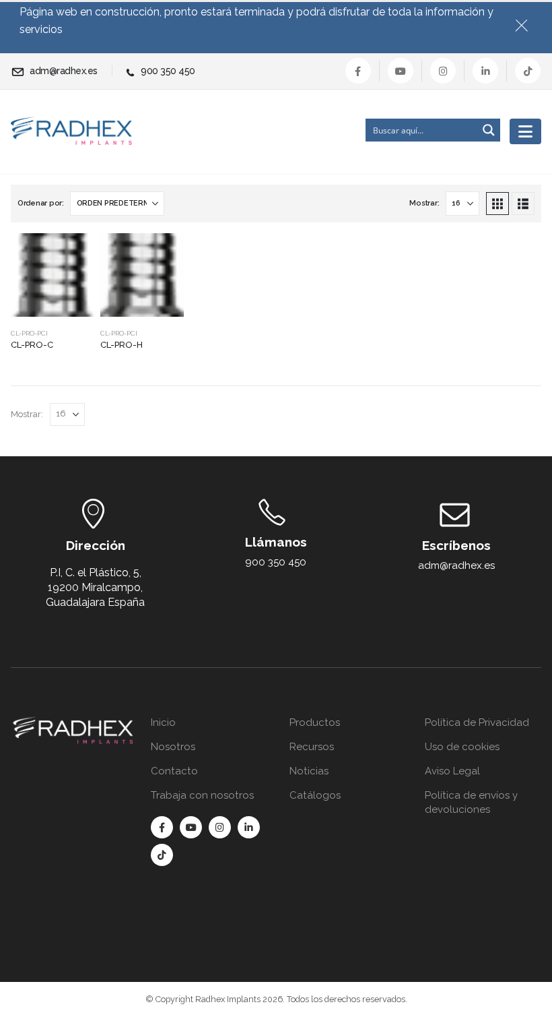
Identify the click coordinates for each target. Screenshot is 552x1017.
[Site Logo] (71, 131)
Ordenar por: (41, 203)
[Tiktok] (528, 71)
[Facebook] (358, 71)
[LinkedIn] (485, 71)
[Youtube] (400, 71)
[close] (527, 22)
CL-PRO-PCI (29, 333)
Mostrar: (424, 203)
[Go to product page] (53, 275)
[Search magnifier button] (488, 130)
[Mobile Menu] (525, 131)
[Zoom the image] (73, 724)
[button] (497, 203)
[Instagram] (443, 71)
